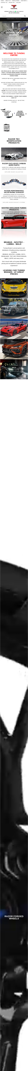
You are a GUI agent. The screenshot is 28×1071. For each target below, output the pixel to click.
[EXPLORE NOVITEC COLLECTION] (14, 223)
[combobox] (14, 16)
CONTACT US (4, 2)
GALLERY (18, 2)
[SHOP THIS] (14, 309)
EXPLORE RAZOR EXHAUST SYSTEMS (14, 202)
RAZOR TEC (12, 2)
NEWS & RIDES (15, 0)
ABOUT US (7, 0)
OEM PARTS (24, 0)
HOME (2, 0)
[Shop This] (14, 288)
